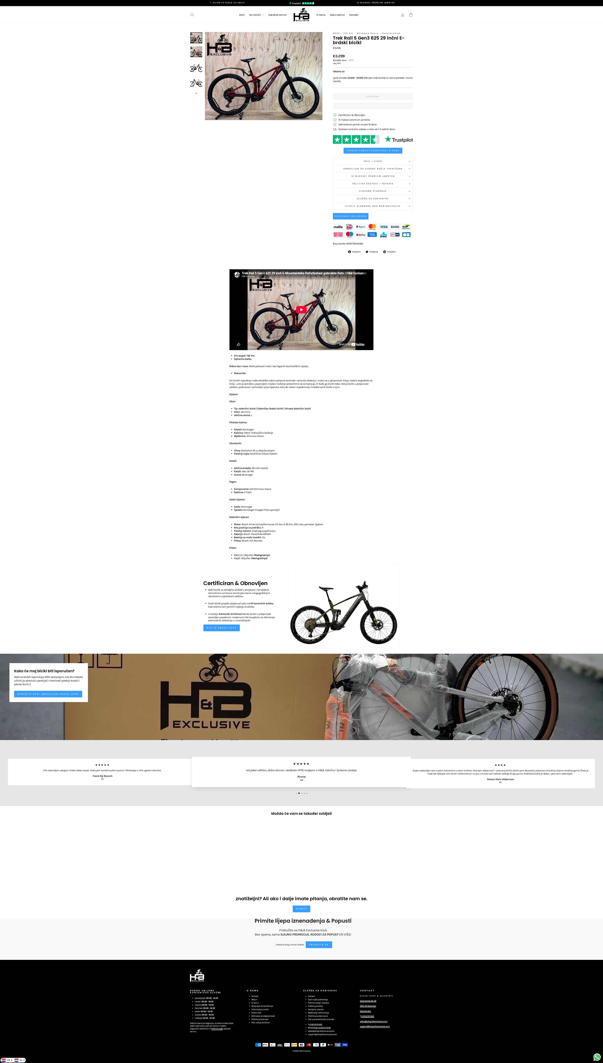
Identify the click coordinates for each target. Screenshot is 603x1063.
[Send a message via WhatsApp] (597, 1057)
